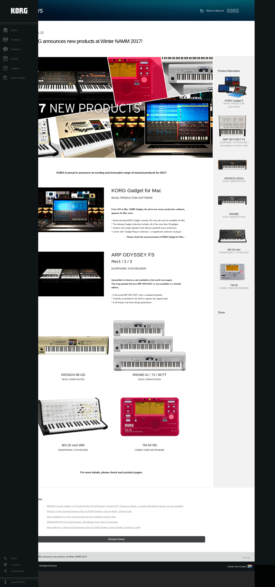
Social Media (17, 571)
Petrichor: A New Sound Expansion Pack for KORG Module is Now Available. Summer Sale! (89, 511)
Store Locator (18, 77)
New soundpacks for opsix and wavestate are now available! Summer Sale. (81, 517)
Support (15, 68)
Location (15, 564)
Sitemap (246, 557)
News (14, 558)
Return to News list (215, 11)
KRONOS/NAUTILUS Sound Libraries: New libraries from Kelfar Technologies (82, 522)
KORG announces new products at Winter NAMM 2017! (61, 557)
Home (14, 30)
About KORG (18, 582)
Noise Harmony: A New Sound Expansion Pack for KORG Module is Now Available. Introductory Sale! (94, 527)
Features (15, 49)
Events (14, 58)
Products (16, 39)
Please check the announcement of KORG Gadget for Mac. (155, 237)
